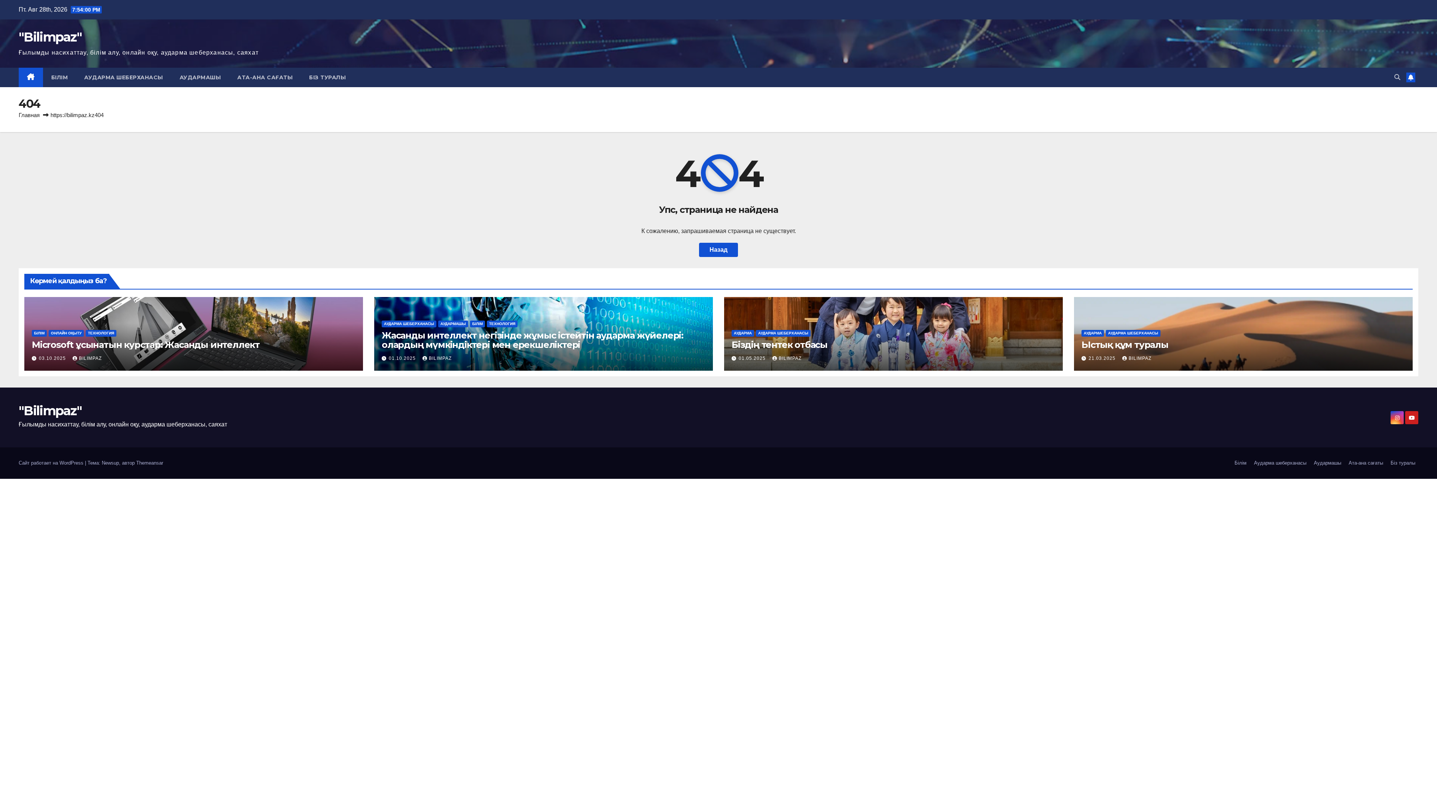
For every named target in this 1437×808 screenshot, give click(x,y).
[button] (1397, 77)
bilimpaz (90, 358)
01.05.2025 (753, 358)
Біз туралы (327, 77)
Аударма (743, 333)
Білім (59, 77)
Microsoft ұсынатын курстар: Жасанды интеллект (146, 344)
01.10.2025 (403, 358)
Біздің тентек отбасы (779, 344)
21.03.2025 (1103, 358)
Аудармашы (200, 77)
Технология (101, 333)
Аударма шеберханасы (123, 77)
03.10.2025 (53, 358)
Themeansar (149, 463)
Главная (29, 115)
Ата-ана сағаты (265, 77)
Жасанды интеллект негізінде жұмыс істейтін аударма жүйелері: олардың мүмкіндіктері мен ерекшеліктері (532, 340)
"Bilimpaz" (50, 37)
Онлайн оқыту (66, 333)
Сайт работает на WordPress (52, 463)
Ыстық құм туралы (1124, 344)
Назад (718, 250)
